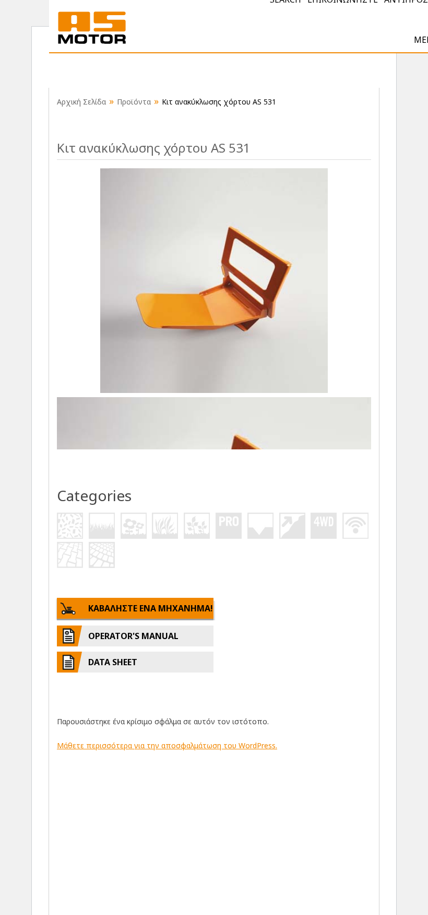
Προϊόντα (134, 102)
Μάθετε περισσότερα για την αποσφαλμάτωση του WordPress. (167, 745)
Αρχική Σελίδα (81, 102)
